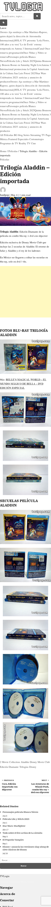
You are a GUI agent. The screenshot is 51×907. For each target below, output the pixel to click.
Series (26, 135)
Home (3, 151)
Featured (13, 139)
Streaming (36, 135)
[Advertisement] (25, 291)
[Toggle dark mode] (3, 22)
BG (16, 135)
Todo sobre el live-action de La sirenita (22, 833)
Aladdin (25, 762)
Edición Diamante (9, 766)
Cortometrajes (36, 139)
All (2, 135)
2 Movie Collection (10, 762)
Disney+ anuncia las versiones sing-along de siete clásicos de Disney (26, 848)
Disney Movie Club (40, 762)
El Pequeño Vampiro (13, 839)
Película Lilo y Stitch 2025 (21, 61)
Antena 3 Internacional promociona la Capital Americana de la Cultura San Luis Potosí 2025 (25, 69)
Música (4, 139)
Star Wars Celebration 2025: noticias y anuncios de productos (23, 77)
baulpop (5, 195)
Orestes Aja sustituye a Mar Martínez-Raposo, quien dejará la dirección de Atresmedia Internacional (24, 36)
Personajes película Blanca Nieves (20, 812)
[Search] (37, 16)
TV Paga (46, 135)
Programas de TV (9, 143)
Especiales (23, 139)
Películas (9, 135)
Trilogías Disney (27, 766)
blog (20, 135)
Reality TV (25, 143)
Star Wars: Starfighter (14, 826)
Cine (33, 143)
